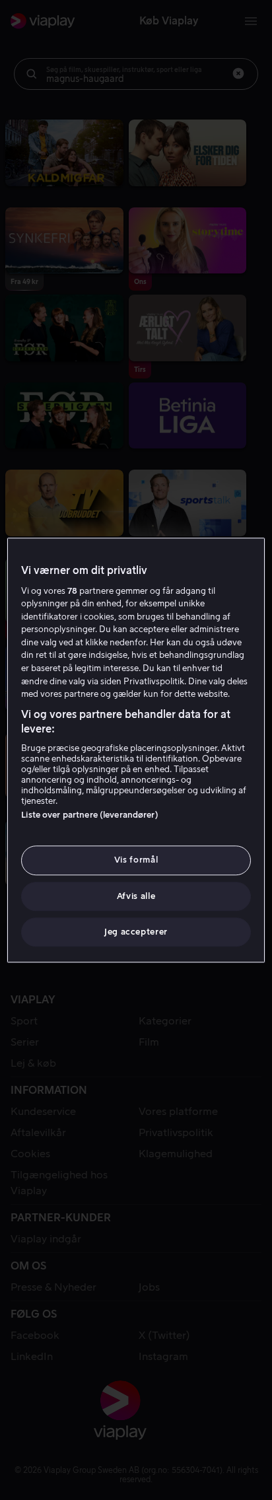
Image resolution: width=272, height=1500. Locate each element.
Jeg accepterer (136, 931)
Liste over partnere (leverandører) (89, 815)
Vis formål (136, 860)
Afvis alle (136, 896)
